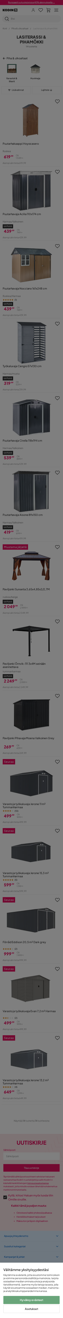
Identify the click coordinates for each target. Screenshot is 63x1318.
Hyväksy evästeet (31, 1300)
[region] (31, 1290)
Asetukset (31, 1309)
